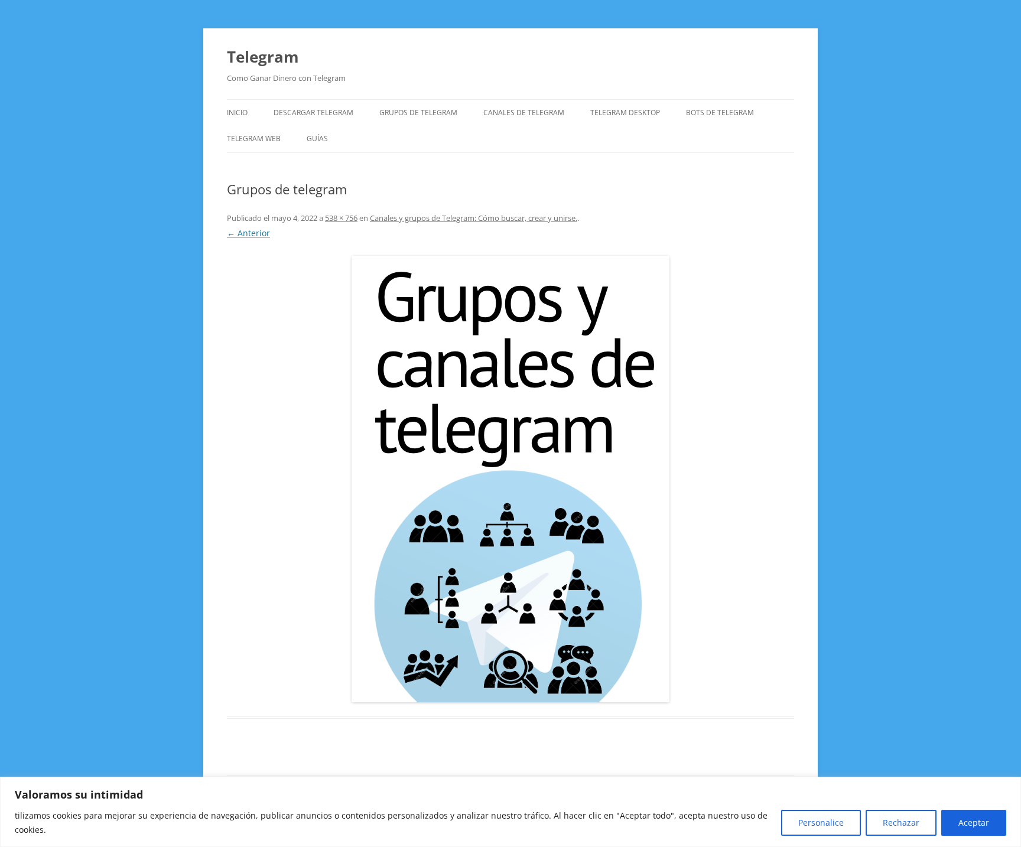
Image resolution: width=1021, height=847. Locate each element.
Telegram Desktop (625, 112)
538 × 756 (341, 218)
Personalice (821, 822)
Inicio (237, 112)
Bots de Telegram (720, 112)
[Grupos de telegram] (510, 479)
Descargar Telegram (313, 112)
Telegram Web (254, 138)
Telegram (263, 56)
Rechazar (901, 822)
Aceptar (973, 822)
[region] (510, 812)
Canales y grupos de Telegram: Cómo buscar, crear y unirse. (473, 218)
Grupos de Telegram (418, 112)
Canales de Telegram (523, 112)
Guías (317, 138)
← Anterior (248, 233)
